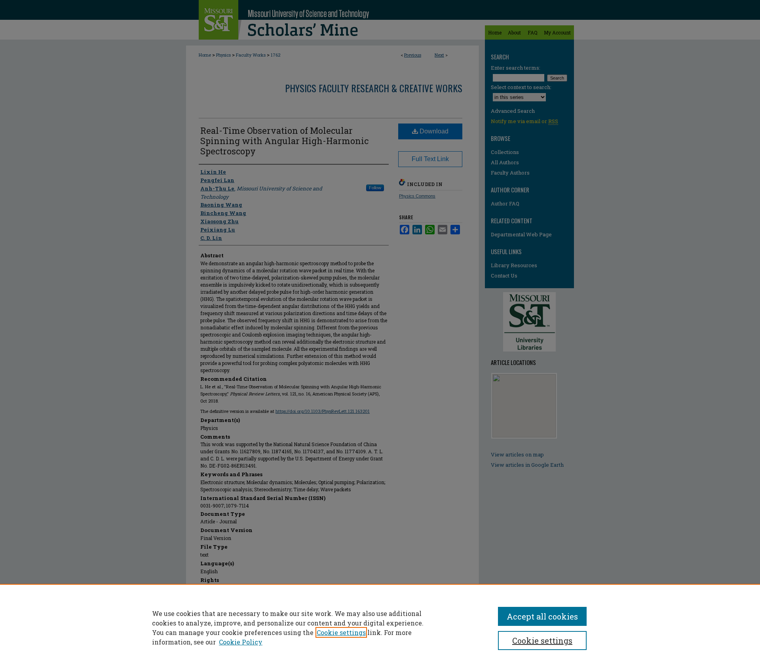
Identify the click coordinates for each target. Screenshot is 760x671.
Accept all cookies (542, 616)
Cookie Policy (240, 642)
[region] (380, 627)
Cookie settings (341, 632)
